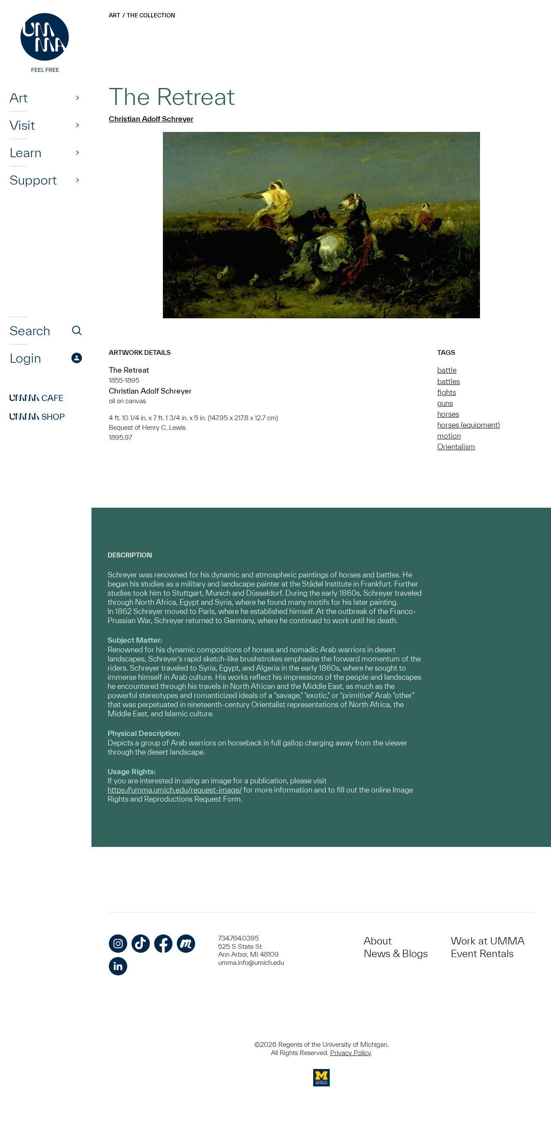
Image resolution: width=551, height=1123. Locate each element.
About (378, 941)
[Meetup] (186, 943)
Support (33, 179)
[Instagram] (118, 943)
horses (448, 414)
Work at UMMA (487, 941)
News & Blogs (396, 953)
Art (18, 97)
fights (446, 392)
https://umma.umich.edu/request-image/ (175, 790)
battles (448, 381)
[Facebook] (163, 943)
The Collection (151, 15)
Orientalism (456, 446)
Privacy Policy (350, 1052)
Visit (22, 125)
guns (445, 403)
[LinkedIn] (118, 966)
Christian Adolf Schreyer (151, 119)
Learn (25, 152)
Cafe (37, 398)
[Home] (46, 43)
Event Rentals (482, 953)
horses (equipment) (468, 425)
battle (446, 370)
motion (449, 436)
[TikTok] (141, 943)
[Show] (77, 97)
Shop (37, 417)
